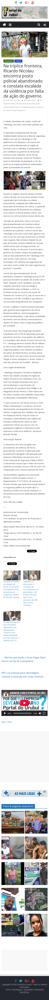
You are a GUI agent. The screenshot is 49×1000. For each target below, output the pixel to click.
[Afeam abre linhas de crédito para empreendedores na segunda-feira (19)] (36, 874)
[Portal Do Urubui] (4, 25)
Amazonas (9, 61)
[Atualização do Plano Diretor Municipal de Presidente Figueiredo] (36, 900)
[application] (24, 703)
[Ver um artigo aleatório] (45, 24)
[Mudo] (40, 713)
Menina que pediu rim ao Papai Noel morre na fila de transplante (23, 659)
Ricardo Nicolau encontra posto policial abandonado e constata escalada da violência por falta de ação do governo (23, 107)
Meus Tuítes (6, 722)
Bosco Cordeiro (30, 100)
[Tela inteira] (44, 713)
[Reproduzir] (5, 713)
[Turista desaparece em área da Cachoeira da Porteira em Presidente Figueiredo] (36, 926)
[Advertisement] (24, 756)
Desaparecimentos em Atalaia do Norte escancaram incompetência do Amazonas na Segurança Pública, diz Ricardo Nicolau (11, 589)
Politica (18, 61)
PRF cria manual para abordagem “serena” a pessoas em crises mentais (24, 674)
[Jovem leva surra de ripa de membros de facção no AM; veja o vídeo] (12, 874)
